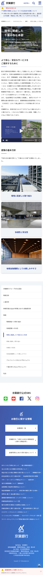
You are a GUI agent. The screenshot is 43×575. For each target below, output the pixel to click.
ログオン (26, 3)
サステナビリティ (17, 21)
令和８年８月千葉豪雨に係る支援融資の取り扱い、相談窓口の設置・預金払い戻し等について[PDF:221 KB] (22, 14)
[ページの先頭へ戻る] (39, 565)
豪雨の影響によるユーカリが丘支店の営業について (20, 11)
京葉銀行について (5, 21)
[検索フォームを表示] (33, 3)
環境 (26, 21)
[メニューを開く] (40, 3)
